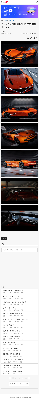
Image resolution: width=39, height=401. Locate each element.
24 (22, 378)
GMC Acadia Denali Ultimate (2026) (13, 302)
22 (16, 378)
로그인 (37, 2)
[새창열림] (5, 2)
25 (25, 378)
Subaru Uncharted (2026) (10, 296)
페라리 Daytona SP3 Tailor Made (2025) (14, 319)
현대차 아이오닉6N (8, 308)
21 (12, 378)
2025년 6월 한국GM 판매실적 (12, 365)
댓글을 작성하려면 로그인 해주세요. (13, 250)
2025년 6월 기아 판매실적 (10, 348)
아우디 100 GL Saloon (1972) (11, 331)
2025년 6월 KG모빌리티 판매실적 (13, 360)
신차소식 (11, 20)
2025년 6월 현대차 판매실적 (11, 354)
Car (6, 20)
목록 (4, 239)
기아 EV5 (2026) (8, 325)
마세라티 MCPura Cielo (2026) (12, 291)
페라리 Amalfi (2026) (9, 342)
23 (19, 378)
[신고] (37, 38)
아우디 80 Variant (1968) (10, 337)
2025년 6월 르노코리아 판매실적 (12, 371)
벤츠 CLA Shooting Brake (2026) (12, 314)
